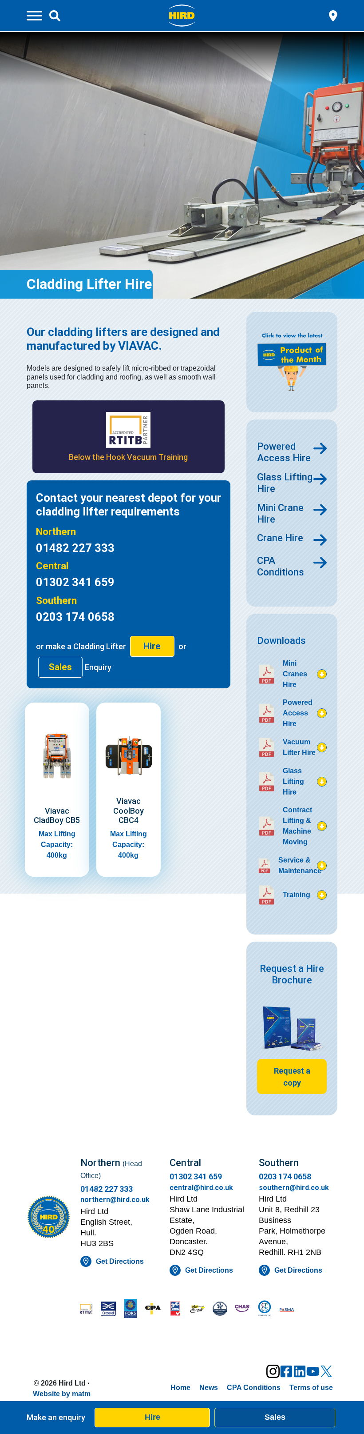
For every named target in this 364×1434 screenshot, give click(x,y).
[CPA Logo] (152, 1309)
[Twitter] (326, 1371)
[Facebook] (286, 1371)
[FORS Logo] (130, 1309)
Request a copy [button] (292, 1076)
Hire (152, 1417)
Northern (56, 531)
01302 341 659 (75, 582)
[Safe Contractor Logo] (219, 1309)
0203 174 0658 (75, 616)
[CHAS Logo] (242, 1309)
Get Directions (120, 1261)
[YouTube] (313, 1371)
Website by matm (62, 1394)
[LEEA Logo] (175, 1309)
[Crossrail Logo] (108, 1309)
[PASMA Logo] (286, 1309)
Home (180, 1387)
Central (52, 565)
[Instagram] (273, 1371)
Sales (275, 1417)
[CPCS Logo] (264, 1309)
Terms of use (311, 1387)
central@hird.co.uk (201, 1187)
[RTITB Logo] (86, 1309)
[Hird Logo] (182, 15)
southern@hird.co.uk (294, 1187)
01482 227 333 (75, 548)
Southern (56, 600)
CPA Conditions (254, 1387)
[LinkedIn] (299, 1371)
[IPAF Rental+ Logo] (197, 1310)
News (208, 1387)
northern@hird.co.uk (115, 1199)
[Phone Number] (333, 15)
